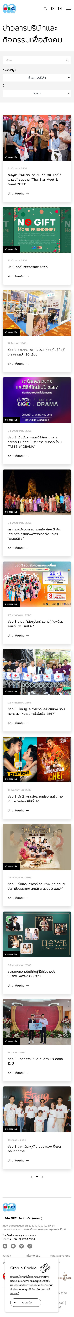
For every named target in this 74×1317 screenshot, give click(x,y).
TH (59, 8)
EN (53, 8)
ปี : (4, 85)
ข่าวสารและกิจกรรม (60, 1256)
